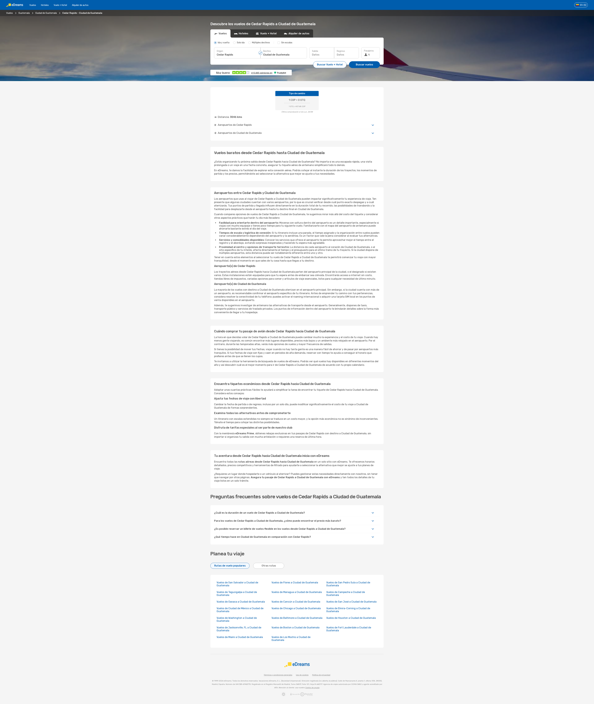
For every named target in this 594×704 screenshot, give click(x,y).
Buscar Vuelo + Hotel (330, 64)
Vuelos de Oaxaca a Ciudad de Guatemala (241, 601)
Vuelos (32, 5)
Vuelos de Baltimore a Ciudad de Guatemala (296, 617)
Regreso (341, 51)
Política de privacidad (321, 675)
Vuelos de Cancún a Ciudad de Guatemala (295, 601)
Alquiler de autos (80, 5)
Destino (267, 51)
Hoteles (45, 5)
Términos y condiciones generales (278, 675)
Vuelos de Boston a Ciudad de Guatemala (295, 627)
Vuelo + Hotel (60, 5)
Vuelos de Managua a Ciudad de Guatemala (296, 592)
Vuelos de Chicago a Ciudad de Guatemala (296, 608)
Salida (315, 51)
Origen (220, 51)
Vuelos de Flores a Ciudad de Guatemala (294, 582)
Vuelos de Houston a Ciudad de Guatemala (351, 617)
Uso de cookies (302, 675)
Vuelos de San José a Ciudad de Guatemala (351, 601)
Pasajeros (369, 50)
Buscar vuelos (364, 64)
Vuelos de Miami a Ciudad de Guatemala (240, 637)
